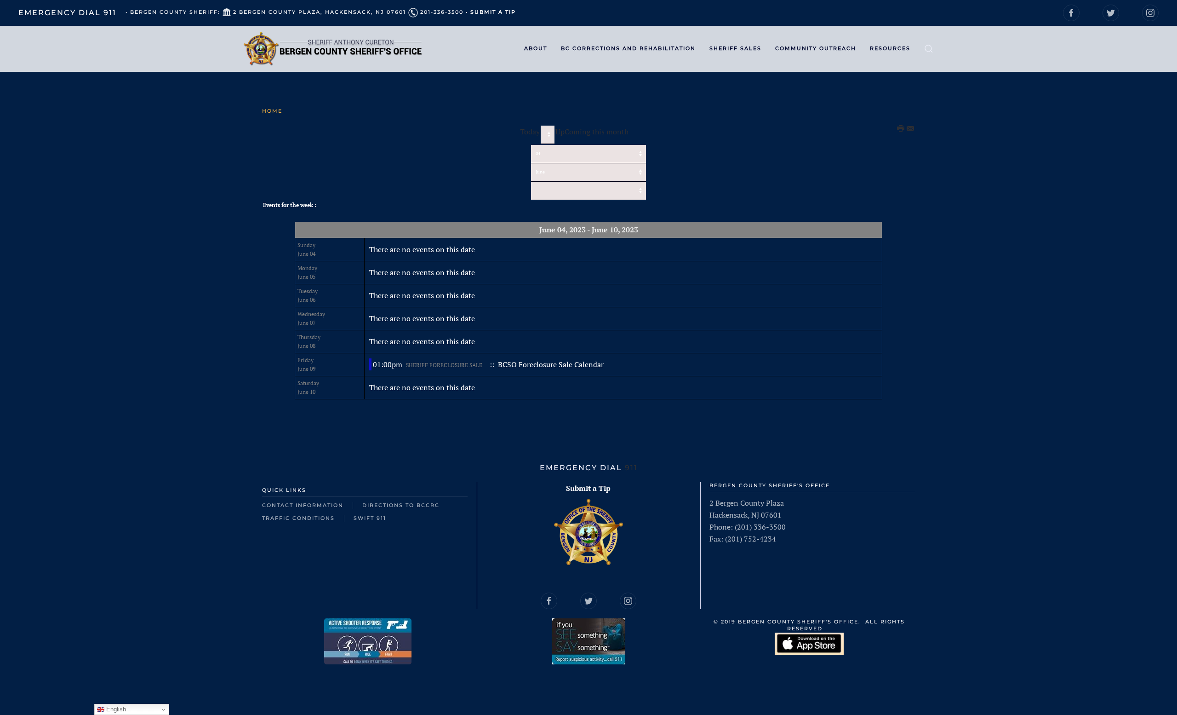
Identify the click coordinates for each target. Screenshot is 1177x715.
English (115, 709)
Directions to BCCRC (401, 505)
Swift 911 (370, 518)
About (535, 48)
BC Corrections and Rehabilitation (628, 48)
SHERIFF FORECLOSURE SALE (444, 365)
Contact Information (302, 505)
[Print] (901, 129)
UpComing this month (591, 132)
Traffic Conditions (298, 518)
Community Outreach (815, 48)
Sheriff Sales (735, 48)
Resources (890, 48)
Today (530, 132)
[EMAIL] (911, 129)
